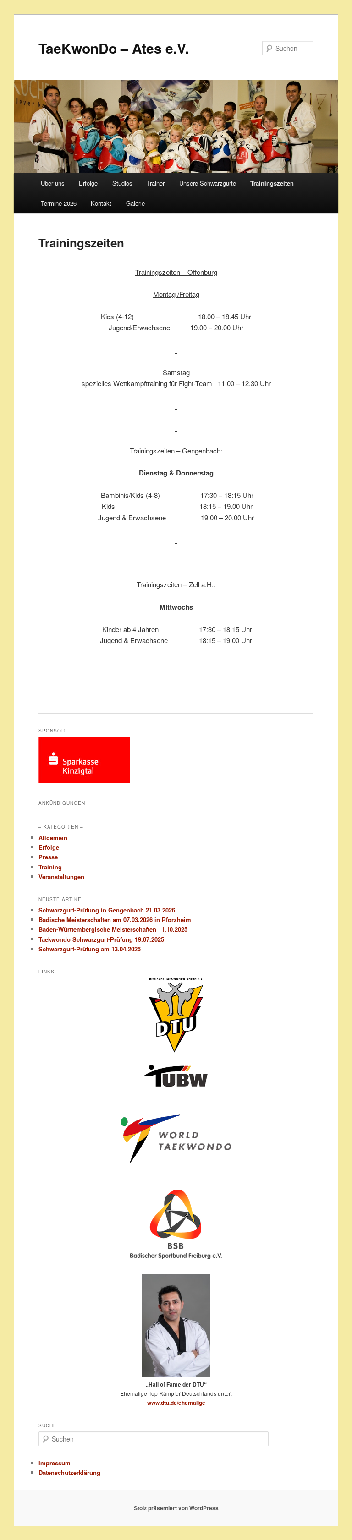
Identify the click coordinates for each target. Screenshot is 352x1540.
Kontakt (101, 203)
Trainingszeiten (272, 183)
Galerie (135, 203)
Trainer (156, 183)
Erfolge (88, 183)
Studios (122, 183)
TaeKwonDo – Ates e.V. (113, 48)
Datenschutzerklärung (69, 1472)
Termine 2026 (59, 203)
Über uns (53, 183)
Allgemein (52, 837)
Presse (48, 856)
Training (50, 867)
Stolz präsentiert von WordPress (176, 1508)
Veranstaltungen (61, 876)
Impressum (54, 1462)
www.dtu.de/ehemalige (176, 1402)
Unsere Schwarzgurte (207, 183)
